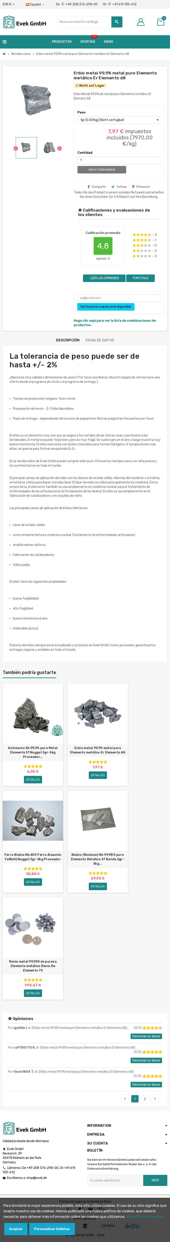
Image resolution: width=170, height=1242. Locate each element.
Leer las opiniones (104, 278)
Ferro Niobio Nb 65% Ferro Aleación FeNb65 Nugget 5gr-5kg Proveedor (33, 857)
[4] (145, 234)
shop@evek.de (36, 1178)
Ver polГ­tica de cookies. (145, 1217)
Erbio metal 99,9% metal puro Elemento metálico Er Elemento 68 (97, 750)
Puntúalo (140, 278)
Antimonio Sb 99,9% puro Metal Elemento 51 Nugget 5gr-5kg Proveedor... (33, 752)
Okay (155, 1180)
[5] (149, 234)
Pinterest (143, 187)
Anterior (125, 1098)
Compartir (98, 187)
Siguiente (155, 1098)
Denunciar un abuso (146, 1036)
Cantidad (84, 153)
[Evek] (24, 21)
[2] (138, 234)
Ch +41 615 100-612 (120, 4)
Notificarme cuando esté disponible (106, 307)
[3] (141, 234)
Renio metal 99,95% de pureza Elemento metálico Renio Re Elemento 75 (33, 966)
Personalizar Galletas (52, 1229)
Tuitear (121, 187)
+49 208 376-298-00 (42, 1168)
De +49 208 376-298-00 (77, 4)
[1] (134, 234)
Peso (81, 112)
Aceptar (16, 1229)
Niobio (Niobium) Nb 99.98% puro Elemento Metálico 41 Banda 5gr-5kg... (97, 859)
